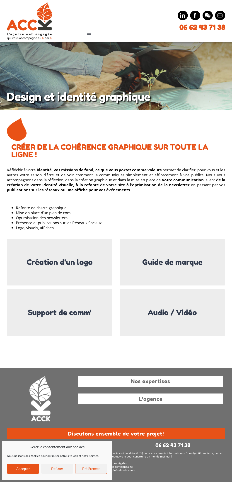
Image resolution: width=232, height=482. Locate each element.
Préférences (91, 469)
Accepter (23, 469)
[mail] (220, 15)
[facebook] (195, 15)
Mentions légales (116, 463)
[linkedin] (183, 15)
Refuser (57, 469)
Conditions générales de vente (116, 470)
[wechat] (208, 15)
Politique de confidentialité (116, 467)
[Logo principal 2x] (29, 4)
